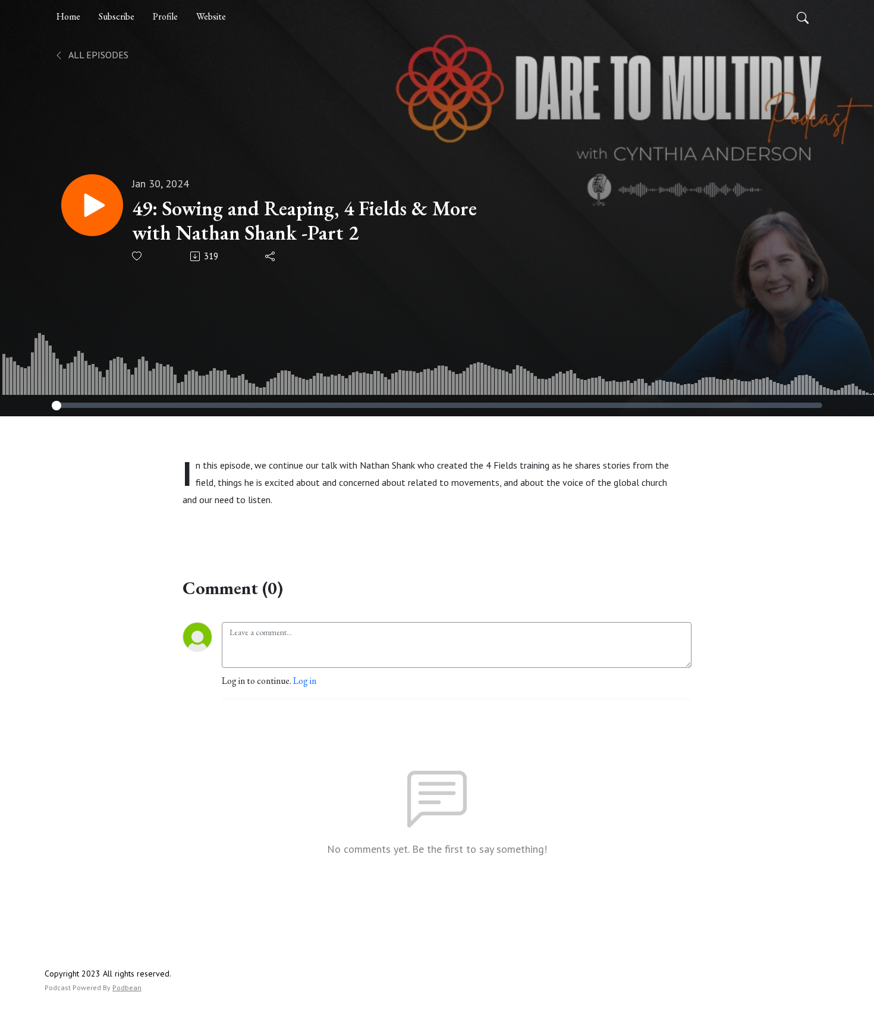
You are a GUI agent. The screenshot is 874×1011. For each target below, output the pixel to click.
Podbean (127, 987)
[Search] (802, 17)
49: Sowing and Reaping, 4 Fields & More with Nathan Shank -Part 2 (304, 220)
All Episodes (97, 55)
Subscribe (116, 16)
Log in (304, 680)
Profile (165, 16)
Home (68, 16)
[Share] (271, 256)
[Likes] (137, 256)
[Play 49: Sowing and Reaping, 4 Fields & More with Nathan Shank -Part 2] (92, 205)
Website (211, 16)
